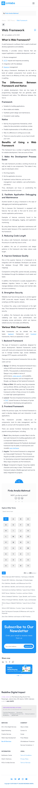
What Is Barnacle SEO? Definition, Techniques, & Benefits (18, 577)
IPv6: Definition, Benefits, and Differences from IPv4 (16, 583)
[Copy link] (13, 662)
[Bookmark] (35, 30)
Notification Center (6, 755)
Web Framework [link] (22, 20)
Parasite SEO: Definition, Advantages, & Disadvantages (17, 580)
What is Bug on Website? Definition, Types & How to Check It (18, 604)
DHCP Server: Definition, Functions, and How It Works (17, 593)
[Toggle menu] (33, 3)
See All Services (6, 741)
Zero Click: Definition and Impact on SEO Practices (16, 616)
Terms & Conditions (26, 755)
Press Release (24, 738)
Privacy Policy (24, 759)
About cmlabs (24, 727)
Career (22, 734)
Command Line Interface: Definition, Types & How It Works (18, 590)
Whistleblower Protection (27, 741)
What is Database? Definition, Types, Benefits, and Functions (19, 596)
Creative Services (6, 734)
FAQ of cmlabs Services (8, 762)
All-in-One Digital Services (8, 727)
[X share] (6, 662)
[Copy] (3, 24)
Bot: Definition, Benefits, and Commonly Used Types (16, 586)
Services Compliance (26, 745)
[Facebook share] (9, 662)
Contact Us (23, 730)
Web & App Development (8, 738)
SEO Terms (11, 20)
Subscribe (28, 646)
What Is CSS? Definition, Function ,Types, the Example (17, 608)
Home (4, 20)
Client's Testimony (6, 759)
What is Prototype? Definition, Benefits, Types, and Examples (19, 600)
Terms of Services (25, 762)
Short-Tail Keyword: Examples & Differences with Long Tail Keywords (18, 612)
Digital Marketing (6, 730)
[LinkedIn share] (3, 662)
